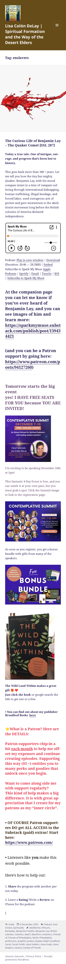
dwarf (27, 934)
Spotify (23, 273)
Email (35, 273)
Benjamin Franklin (25, 931)
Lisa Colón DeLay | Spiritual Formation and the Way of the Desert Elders (25, 34)
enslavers (47, 934)
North (35, 937)
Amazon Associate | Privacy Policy (23, 956)
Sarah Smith (18, 944)
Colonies (19, 934)
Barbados (10, 931)
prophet (22, 941)
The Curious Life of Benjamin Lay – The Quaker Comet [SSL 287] (33, 143)
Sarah (8, 944)
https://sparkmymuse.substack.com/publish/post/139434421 (33, 330)
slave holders (32, 944)
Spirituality (18, 927)
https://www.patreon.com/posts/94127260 (32, 364)
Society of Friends (32, 947)
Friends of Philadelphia (19, 937)
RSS (56, 273)
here (32, 715)
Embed (48, 264)
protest (30, 941)
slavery (18, 947)
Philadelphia (45, 937)
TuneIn (47, 273)
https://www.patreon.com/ (29, 842)
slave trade (46, 944)
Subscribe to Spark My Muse (25, 278)
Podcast (48, 924)
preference (10, 941)
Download (53, 260)
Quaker (38, 941)
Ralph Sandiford (51, 941)
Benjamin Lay (42, 931)
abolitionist (35, 927)
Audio (11, 924)
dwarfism (36, 934)
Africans (46, 927)
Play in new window (29, 260)
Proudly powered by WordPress (28, 958)
